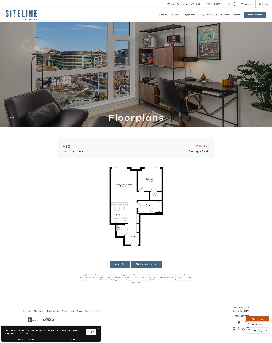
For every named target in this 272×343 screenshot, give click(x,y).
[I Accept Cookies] (98, 329)
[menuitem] (163, 15)
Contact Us (75, 340)
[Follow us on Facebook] (228, 4)
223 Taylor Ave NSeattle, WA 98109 (241, 309)
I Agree (91, 332)
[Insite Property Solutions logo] (32, 320)
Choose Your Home (255, 15)
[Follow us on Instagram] (233, 4)
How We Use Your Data (26, 340)
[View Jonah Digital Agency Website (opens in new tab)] (48, 320)
